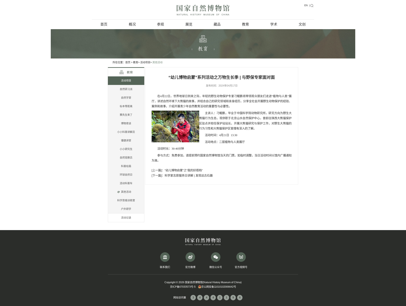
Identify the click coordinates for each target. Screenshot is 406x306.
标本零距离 (126, 106)
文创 (302, 24)
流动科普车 (126, 183)
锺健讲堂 (126, 140)
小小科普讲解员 (126, 132)
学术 (273, 24)
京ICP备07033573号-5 (183, 286)
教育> (136, 62)
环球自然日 (126, 174)
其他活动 (157, 62)
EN (306, 5)
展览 (188, 24)
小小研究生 (126, 149)
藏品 (217, 24)
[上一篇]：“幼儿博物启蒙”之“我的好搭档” (177, 170)
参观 (160, 24)
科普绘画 (126, 166)
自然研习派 (126, 89)
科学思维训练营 (126, 200)
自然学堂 (126, 97)
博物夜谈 (126, 123)
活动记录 (126, 217)
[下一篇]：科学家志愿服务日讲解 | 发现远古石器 (182, 175)
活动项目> (146, 62)
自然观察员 (126, 157)
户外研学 (126, 209)
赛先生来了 (126, 114)
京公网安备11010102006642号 (218, 286)
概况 (132, 24)
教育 (245, 24)
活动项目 (126, 80)
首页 (103, 24)
